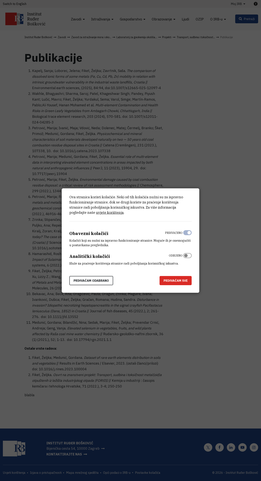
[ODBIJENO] (187, 258)
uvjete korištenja (110, 212)
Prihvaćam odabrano (91, 280)
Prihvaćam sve (176, 280)
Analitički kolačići (89, 256)
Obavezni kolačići (88, 233)
